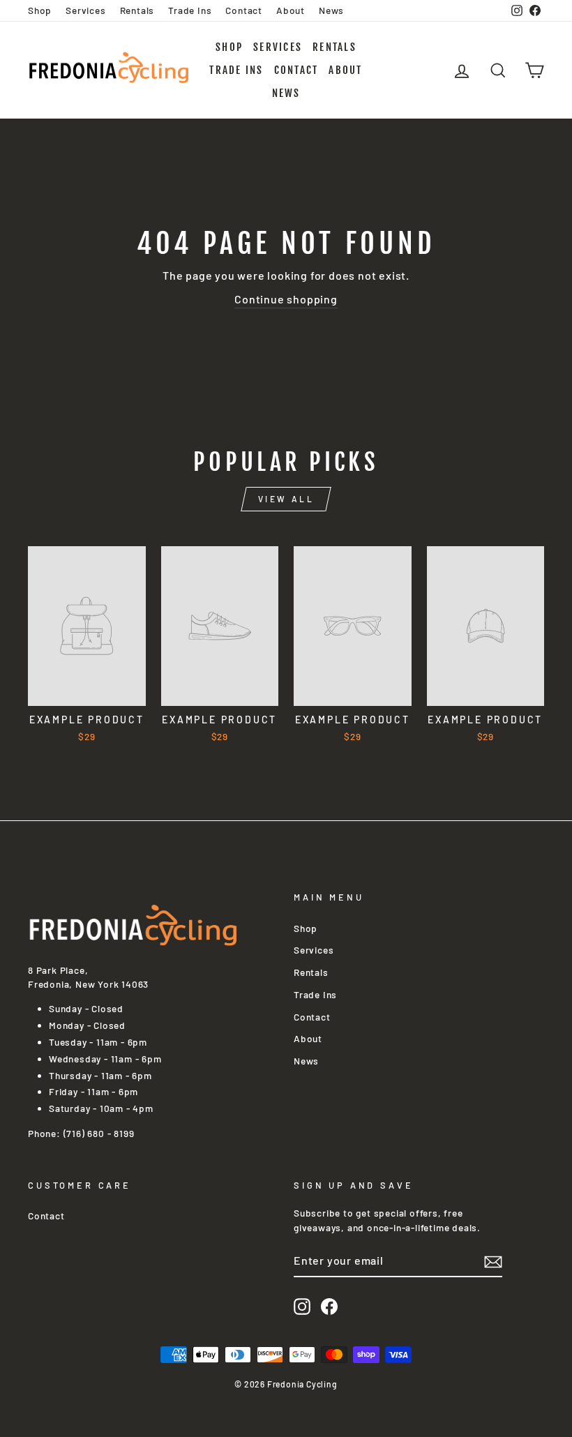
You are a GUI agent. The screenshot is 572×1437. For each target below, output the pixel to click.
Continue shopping (286, 299)
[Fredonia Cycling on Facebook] (329, 1306)
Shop (40, 10)
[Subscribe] (493, 1261)
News (331, 10)
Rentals (137, 10)
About (290, 10)
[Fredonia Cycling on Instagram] (302, 1306)
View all (286, 499)
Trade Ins (189, 10)
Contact (243, 10)
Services (85, 10)
